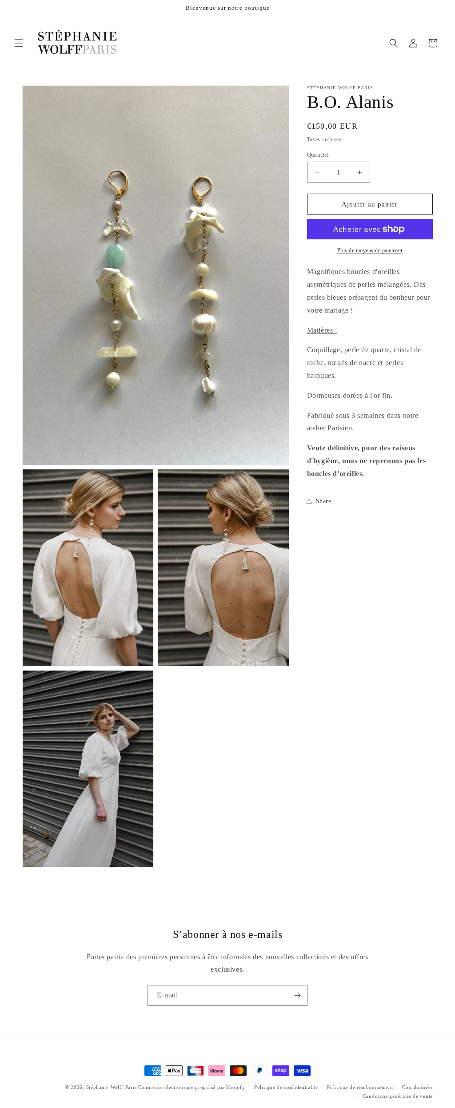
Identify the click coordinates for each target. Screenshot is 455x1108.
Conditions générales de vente (398, 1096)
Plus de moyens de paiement (370, 250)
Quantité (318, 154)
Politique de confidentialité (286, 1087)
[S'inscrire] (297, 995)
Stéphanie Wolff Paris (111, 1087)
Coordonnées (417, 1087)
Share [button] (323, 501)
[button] (18, 43)
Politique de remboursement (360, 1087)
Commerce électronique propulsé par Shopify (191, 1087)
